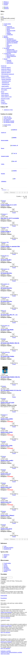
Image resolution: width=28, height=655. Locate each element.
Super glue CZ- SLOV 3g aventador (10, 218)
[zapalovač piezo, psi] (3, 469)
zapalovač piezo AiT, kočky (7, 402)
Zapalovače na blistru (12, 52)
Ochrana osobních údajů (12, 41)
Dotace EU (9, 45)
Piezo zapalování (11, 54)
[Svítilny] (14, 161)
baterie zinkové (4, 93)
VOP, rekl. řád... (7, 116)
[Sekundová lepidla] (14, 153)
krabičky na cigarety (6, 77)
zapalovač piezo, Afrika (6, 445)
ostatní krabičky (5, 86)
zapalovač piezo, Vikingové (7, 515)
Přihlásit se (6, 1)
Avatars (8, 57)
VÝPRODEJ (10, 34)
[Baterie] (14, 145)
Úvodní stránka (7, 23)
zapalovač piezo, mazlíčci (7, 460)
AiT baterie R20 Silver (6, 301)
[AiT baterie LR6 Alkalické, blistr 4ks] (3, 339)
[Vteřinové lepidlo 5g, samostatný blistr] (5, 242)
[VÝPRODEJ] (14, 178)
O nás (5, 546)
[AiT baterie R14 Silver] (5, 284)
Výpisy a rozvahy (8, 118)
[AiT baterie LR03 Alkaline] (5, 352)
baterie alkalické (5, 95)
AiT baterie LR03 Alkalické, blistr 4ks (10, 377)
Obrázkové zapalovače (12, 50)
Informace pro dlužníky (12, 42)
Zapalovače (9, 26)
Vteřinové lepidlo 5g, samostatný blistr (10, 246)
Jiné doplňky (4, 89)
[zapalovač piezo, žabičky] (4, 414)
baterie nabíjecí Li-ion (6, 96)
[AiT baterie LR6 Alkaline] (5, 325)
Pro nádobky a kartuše (9, 121)
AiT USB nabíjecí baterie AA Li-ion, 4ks (11, 390)
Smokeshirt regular (6, 81)
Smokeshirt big (5, 82)
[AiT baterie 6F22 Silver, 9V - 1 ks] (3, 310)
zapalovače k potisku (6, 70)
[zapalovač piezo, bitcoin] (3, 428)
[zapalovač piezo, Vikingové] (3, 511)
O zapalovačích (7, 53)
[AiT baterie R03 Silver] (5, 269)
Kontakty (6, 4)
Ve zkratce (9, 61)
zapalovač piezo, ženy (6, 502)
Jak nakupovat (10, 38)
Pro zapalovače (7, 119)
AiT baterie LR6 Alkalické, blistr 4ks (10, 343)
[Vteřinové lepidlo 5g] (5, 227)
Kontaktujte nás (7, 549)
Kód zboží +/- (4, 189)
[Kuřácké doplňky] (14, 137)
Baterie (8, 29)
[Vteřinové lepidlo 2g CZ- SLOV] (3, 200)
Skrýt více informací (5, 617)
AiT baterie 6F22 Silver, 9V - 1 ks (9, 314)
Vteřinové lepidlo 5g (6, 231)
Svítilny (8, 32)
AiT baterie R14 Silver (6, 288)
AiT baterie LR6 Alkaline (7, 329)
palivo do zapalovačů (6, 88)
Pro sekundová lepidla (9, 122)
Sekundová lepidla (11, 30)
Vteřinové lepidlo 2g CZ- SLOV (9, 204)
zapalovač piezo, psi (6, 473)
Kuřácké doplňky (11, 27)
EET (8, 44)
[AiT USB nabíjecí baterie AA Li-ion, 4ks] (3, 386)
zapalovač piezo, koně (6, 487)
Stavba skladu (10, 63)
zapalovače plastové (6, 67)
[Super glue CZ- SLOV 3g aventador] (4, 214)
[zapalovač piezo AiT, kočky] (3, 398)
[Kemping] (14, 170)
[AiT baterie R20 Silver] (5, 297)
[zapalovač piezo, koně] (3, 483)
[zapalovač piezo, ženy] (4, 498)
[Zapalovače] (14, 129)
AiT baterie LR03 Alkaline (7, 356)
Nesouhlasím (4, 598)
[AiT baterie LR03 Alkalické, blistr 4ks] (5, 372)
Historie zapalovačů (11, 56)
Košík (5, 557)
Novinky (6, 36)
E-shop (5, 25)
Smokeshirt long (5, 84)
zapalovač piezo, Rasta (6, 528)
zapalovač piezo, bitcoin (7, 432)
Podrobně (9, 60)
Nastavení (3, 595)
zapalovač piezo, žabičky (7, 418)
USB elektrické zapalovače (7, 74)
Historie (5, 59)
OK (6, 595)
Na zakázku (6, 48)
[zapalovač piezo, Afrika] (3, 441)
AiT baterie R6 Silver (6, 259)
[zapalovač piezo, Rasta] (3, 524)
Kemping (9, 33)
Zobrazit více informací (6, 612)
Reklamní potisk (10, 49)
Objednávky (6, 554)
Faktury (5, 556)
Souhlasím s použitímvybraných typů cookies (6, 651)
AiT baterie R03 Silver (6, 273)
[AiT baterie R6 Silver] (5, 255)
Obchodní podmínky (11, 40)
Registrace (6, 3)
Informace (6, 37)
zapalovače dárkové (6, 72)
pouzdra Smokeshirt (6, 79)
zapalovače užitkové (6, 69)
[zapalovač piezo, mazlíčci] (3, 456)
